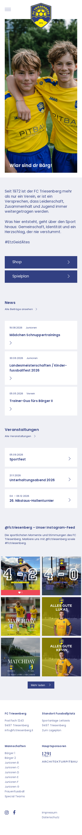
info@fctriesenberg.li (19, 730)
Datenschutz (50, 817)
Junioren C (12, 767)
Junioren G (12, 787)
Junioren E (11, 777)
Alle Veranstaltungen (18, 436)
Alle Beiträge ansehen (19, 309)
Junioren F (11, 782)
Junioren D (12, 772)
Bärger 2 (10, 758)
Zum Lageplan (51, 730)
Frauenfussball (14, 791)
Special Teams (15, 796)
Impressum (49, 812)
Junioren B (12, 763)
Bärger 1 (10, 753)
